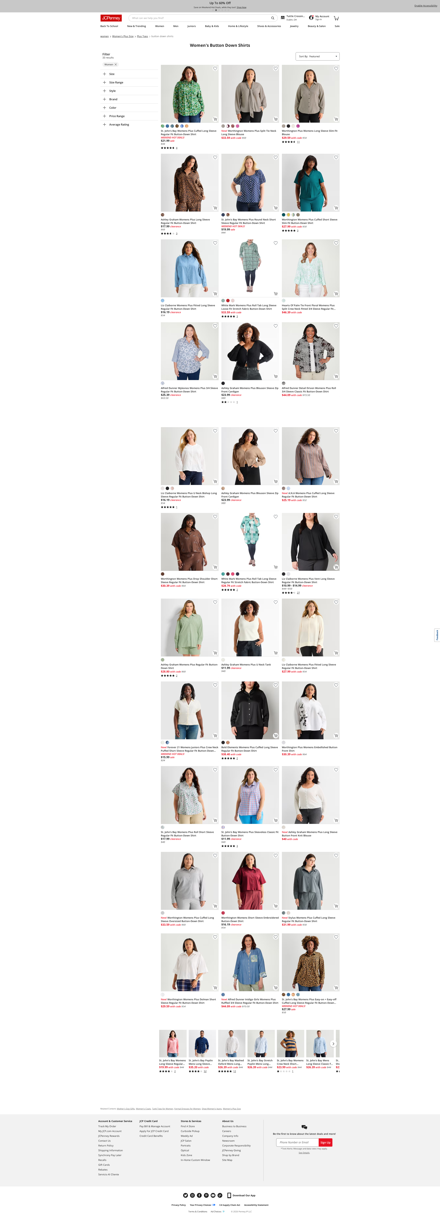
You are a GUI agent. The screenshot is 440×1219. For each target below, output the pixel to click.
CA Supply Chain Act (229, 1205)
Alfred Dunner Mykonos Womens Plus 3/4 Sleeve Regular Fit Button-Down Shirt (189, 389)
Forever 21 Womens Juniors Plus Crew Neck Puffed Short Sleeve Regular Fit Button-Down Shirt (189, 749)
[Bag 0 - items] (336, 18)
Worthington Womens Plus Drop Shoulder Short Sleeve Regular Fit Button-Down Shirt (189, 580)
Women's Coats (143, 1108)
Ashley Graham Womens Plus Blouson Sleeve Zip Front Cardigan (249, 389)
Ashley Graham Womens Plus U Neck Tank (246, 664)
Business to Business (234, 1126)
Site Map (227, 1160)
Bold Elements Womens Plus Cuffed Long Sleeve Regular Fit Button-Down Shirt (249, 749)
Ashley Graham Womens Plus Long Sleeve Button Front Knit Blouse (309, 833)
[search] (274, 18)
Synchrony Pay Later (110, 1155)
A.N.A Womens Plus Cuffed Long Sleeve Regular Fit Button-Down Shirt (308, 494)
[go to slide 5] (225, 10)
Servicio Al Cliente (108, 1174)
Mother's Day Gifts (126, 1108)
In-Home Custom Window (195, 1160)
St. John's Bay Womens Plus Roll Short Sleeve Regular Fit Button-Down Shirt (187, 833)
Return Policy (105, 1145)
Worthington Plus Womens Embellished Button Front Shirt (309, 749)
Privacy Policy (179, 1205)
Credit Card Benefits (151, 1135)
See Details (304, 1152)
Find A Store (188, 1126)
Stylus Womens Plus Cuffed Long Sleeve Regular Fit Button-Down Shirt (308, 919)
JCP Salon (186, 1140)
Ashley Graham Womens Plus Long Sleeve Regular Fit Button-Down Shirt (185, 221)
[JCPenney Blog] (220, 1195)
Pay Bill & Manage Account (155, 1126)
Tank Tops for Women (162, 1108)
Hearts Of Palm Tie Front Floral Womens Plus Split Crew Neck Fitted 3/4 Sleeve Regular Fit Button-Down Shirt (308, 307)
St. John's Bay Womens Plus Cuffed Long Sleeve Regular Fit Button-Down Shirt (188, 132)
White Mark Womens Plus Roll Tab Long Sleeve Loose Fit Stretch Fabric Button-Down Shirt (248, 307)
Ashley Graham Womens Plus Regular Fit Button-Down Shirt (189, 666)
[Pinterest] (206, 1195)
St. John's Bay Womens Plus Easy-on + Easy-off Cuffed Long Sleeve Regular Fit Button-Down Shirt (309, 1001)
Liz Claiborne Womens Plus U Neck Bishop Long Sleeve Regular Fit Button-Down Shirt (189, 494)
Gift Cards (104, 1164)
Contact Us (104, 1140)
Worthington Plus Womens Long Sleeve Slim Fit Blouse (310, 132)
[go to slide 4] (222, 10)
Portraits (186, 1145)
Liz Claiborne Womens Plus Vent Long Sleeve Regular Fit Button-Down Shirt (308, 580)
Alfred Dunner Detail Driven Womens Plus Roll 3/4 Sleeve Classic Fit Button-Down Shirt (309, 389)
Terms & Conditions (197, 1211)
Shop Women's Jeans (212, 1108)
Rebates (103, 1169)
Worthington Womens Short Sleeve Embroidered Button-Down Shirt (250, 919)
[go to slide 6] (228, 10)
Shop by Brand (230, 1155)
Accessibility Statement (256, 1205)
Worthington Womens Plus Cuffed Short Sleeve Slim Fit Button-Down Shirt (309, 221)
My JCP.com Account (110, 1131)
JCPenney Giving (231, 1150)
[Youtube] (213, 1195)
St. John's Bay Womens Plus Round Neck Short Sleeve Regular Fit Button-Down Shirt (248, 221)
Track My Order (107, 1126)
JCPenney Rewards (109, 1135)
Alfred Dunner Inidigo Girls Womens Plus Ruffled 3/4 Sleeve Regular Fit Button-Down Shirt (249, 1001)
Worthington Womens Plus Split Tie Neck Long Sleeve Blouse (248, 132)
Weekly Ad (187, 1135)
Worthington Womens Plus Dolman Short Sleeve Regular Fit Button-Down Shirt (188, 1001)
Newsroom (228, 1140)
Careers (226, 1131)
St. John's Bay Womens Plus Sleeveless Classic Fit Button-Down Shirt (250, 833)
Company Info (230, 1135)
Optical (185, 1150)
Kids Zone (186, 1155)
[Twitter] (186, 1195)
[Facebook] (199, 1195)
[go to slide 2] (216, 10)
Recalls (102, 1160)
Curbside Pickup (190, 1131)
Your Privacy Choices (200, 1205)
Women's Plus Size (232, 1108)
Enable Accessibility (426, 5)
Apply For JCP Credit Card (154, 1131)
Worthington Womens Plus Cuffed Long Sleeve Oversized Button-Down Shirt (187, 919)
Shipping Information (110, 1150)
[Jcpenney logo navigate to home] (111, 18)
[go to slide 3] (219, 10)
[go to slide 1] (213, 10)
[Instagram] (192, 1195)
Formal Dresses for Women (187, 1108)
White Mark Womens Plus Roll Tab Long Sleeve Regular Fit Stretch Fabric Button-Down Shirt (248, 580)
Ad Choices (216, 1211)
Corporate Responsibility (236, 1145)
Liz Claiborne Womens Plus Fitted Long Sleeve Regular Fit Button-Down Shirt (188, 307)
